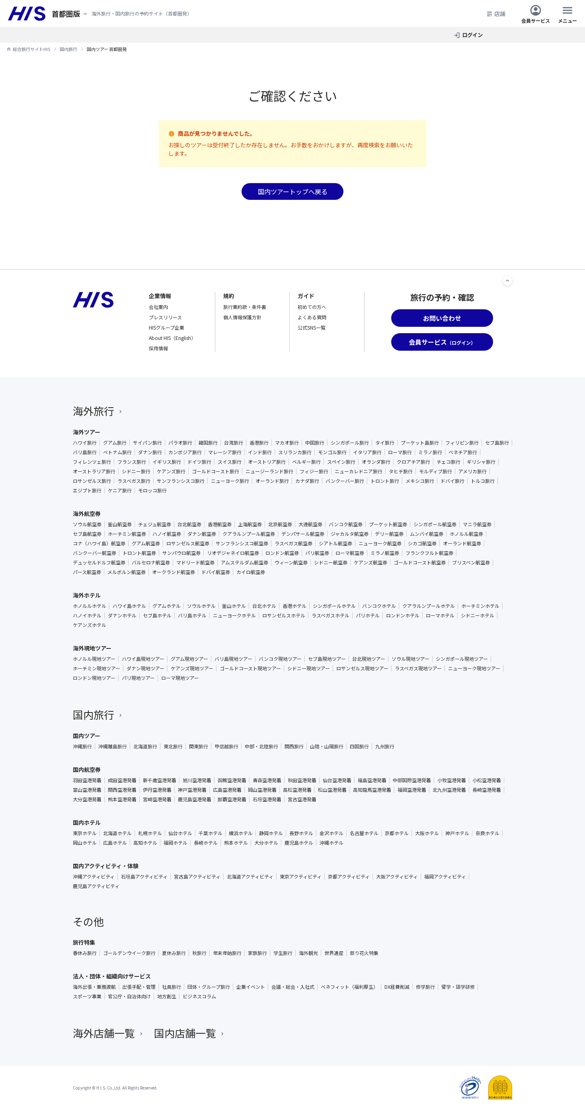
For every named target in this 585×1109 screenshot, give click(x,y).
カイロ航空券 (250, 572)
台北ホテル (264, 606)
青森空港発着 (267, 780)
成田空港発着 (122, 780)
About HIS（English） (172, 337)
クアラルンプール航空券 (248, 534)
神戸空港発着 (192, 790)
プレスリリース (165, 317)
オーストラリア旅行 (94, 471)
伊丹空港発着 (157, 790)
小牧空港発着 (451, 780)
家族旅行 (257, 953)
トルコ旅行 (483, 481)
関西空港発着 (122, 790)
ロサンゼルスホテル (283, 615)
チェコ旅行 (448, 462)
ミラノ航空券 (384, 553)
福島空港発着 (372, 780)
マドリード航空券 (195, 562)
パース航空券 (87, 572)
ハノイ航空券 (166, 534)
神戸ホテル (457, 833)
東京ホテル (85, 833)
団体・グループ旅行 (208, 987)
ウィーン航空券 (291, 562)
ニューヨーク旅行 (230, 481)
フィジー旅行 (314, 471)
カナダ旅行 (307, 481)
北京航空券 (280, 524)
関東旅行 (198, 746)
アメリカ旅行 (472, 471)
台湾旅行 (233, 442)
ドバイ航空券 (215, 572)
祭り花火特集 (364, 953)
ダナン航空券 (201, 534)
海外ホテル (87, 595)
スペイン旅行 (341, 462)
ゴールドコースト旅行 (215, 471)
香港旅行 (259, 442)
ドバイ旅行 (452, 481)
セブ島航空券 (87, 534)
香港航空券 (220, 524)
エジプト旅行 (87, 490)
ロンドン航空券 (282, 553)
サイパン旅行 (147, 442)
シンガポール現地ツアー (462, 659)
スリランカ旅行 (295, 452)
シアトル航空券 (335, 543)
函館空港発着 (232, 780)
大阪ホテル (427, 833)
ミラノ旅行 (430, 452)
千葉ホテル (210, 833)
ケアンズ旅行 (171, 471)
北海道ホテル (117, 833)
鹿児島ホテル (299, 843)
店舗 (499, 13)
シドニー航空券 (330, 562)
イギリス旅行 (166, 462)
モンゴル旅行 (332, 452)
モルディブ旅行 (435, 471)
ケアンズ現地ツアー (192, 668)
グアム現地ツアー (189, 659)
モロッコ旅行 (152, 490)
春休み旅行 (85, 953)
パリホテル (368, 615)
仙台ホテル (180, 833)
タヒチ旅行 (401, 471)
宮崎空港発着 (157, 799)
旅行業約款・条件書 (244, 306)
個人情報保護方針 (242, 317)
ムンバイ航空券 (426, 534)
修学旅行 (425, 987)
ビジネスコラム (199, 996)
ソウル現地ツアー (410, 659)
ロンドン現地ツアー (94, 678)
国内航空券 (87, 769)
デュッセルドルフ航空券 (99, 562)
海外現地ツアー (92, 648)
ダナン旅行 (150, 452)
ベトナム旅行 (117, 452)
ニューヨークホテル (234, 615)
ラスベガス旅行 (133, 481)
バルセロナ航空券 (151, 562)
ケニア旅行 (120, 490)
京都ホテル (397, 833)
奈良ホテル (487, 833)
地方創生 (166, 996)
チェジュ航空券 (154, 524)
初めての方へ (312, 306)
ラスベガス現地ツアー (418, 668)
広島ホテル (115, 843)
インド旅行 (260, 452)
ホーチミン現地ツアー (96, 668)
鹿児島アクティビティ (96, 886)
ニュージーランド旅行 (269, 471)
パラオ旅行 (180, 442)
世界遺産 (333, 953)
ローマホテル (440, 615)
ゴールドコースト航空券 (420, 562)
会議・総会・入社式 (292, 987)
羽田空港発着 (87, 780)
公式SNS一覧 (312, 327)
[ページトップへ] (507, 280)
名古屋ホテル (364, 833)
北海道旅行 (145, 746)
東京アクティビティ (301, 876)
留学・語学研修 (458, 987)
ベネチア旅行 (462, 452)
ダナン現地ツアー (145, 668)
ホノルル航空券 (466, 534)
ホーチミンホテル (480, 606)
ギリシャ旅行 (481, 462)
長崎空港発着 (486, 790)
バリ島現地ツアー (233, 659)
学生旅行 (282, 953)
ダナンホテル (122, 615)
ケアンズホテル (89, 625)
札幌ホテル (150, 833)
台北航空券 (189, 524)
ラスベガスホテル (330, 615)
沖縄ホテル (331, 843)
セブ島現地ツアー (327, 659)
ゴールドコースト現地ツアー (250, 668)
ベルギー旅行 (306, 462)
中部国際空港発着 (412, 780)
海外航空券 (87, 513)
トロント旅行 (384, 481)
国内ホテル (87, 822)
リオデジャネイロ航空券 (233, 553)
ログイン (472, 35)
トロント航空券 (139, 553)
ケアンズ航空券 (370, 562)
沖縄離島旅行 (112, 746)
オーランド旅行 (272, 481)
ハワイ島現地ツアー (143, 659)
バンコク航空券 (346, 524)
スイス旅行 (230, 462)
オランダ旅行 (376, 462)
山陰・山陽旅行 (326, 746)
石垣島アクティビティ (144, 876)
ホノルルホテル (89, 606)
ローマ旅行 (400, 452)
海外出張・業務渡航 (94, 987)
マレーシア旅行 (225, 452)
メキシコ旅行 (420, 481)
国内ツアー (86, 736)
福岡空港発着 (412, 790)
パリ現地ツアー (138, 678)
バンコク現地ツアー (280, 659)
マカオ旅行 (287, 442)
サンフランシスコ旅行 (181, 481)
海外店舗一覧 (104, 1032)
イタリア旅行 (367, 452)
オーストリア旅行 (267, 462)
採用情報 (158, 348)
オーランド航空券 (462, 543)
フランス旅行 (131, 462)
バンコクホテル (379, 606)
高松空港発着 (297, 790)
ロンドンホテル (402, 615)
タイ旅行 (384, 442)
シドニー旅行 (136, 471)
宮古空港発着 (302, 799)
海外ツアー (86, 432)
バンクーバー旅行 (345, 481)
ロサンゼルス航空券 (187, 543)
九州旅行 (384, 746)
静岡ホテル (271, 833)
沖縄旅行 (82, 746)
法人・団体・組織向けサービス (112, 976)
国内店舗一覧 (185, 1032)
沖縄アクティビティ (94, 876)
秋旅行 (199, 953)
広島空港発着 (227, 790)
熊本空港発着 (122, 799)
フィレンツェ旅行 (92, 462)
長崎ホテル (206, 843)
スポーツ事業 (87, 996)
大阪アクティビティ (397, 876)
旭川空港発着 (197, 780)
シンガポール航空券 (434, 524)
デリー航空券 (389, 534)
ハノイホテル (87, 615)
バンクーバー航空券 (94, 553)
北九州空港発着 (449, 790)
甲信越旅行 (226, 746)
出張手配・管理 (139, 987)
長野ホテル (301, 833)
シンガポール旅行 (350, 442)
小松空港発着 (486, 780)
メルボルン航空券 (126, 572)
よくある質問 (312, 317)
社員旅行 (171, 987)
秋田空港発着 (302, 780)
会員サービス (535, 20)
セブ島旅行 (497, 442)
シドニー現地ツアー (308, 668)
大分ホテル (266, 843)
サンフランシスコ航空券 (242, 543)
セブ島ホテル (157, 615)
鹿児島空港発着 (194, 799)
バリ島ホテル (192, 615)
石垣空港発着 (267, 799)
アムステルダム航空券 (244, 562)
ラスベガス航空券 (293, 543)
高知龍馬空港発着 (372, 790)
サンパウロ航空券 (181, 553)
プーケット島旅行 (420, 442)
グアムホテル (166, 606)
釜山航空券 (120, 524)
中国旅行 (314, 442)
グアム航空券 (146, 543)
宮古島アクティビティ (197, 876)
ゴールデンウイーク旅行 (129, 953)
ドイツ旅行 (199, 462)
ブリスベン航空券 (471, 562)
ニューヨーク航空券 (380, 543)
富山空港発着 (87, 790)
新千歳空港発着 (159, 780)
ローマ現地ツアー (180, 678)
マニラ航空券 (477, 524)
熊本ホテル (236, 843)
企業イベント (250, 987)
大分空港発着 (87, 799)
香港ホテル (294, 606)
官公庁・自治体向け (129, 996)
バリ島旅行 (85, 452)
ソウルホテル (201, 606)
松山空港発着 (332, 790)
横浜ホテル (241, 833)
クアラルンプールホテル (428, 606)
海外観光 (308, 953)
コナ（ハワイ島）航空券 (99, 543)
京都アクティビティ (349, 876)
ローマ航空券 (349, 553)
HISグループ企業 (166, 327)
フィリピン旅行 (462, 442)
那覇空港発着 (232, 799)
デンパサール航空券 (302, 534)
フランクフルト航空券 (429, 553)
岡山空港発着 (262, 790)
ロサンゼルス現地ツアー (362, 668)
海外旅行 (93, 410)
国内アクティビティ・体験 (105, 866)
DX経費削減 (397, 987)
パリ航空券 (317, 553)
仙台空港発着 (337, 780)
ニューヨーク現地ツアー (474, 668)
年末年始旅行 (227, 953)
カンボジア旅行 (185, 452)
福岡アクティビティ (445, 876)
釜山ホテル (234, 606)
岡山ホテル (85, 843)
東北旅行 (173, 746)
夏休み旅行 (174, 953)
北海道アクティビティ (250, 876)
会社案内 (158, 306)
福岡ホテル (175, 843)
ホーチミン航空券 (127, 534)
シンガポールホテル (334, 606)
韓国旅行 (208, 442)
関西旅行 (294, 746)
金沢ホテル (331, 833)
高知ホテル (145, 843)
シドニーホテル (477, 615)
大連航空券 (310, 524)
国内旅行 (93, 714)
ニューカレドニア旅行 (358, 471)
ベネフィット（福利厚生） (349, 987)
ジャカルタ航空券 (350, 534)
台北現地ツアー (368, 659)
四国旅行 (359, 746)
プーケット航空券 (388, 524)
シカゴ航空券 (422, 543)
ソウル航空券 (87, 524)
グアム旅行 (115, 442)
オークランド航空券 (173, 572)
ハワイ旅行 (85, 442)
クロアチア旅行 (413, 462)
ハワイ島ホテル (129, 606)
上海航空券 (250, 524)
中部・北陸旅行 (261, 746)
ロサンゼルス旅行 (92, 481)
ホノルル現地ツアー (94, 659)
